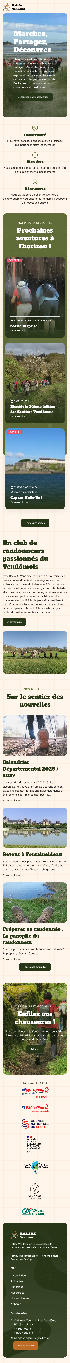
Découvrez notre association (33, 96)
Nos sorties (17, 1292)
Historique (17, 1287)
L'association (18, 1275)
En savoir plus (14, 621)
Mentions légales (49, 1255)
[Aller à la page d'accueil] (14, 7)
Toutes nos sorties (35, 523)
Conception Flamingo (22, 1259)
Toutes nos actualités (35, 966)
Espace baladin (26, 1345)
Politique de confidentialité (25, 1255)
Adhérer (35, 1049)
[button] (65, 6)
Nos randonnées (21, 1298)
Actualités (17, 1281)
